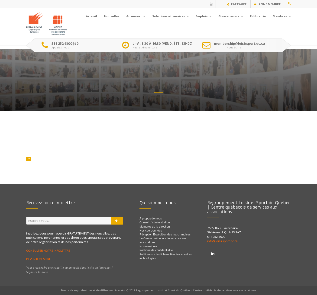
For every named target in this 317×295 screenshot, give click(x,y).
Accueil (91, 16)
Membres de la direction (154, 226)
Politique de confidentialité (156, 250)
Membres (280, 16)
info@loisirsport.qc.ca (222, 241)
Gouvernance (229, 16)
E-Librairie (258, 16)
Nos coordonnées (150, 230)
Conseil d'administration (154, 222)
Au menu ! (134, 16)
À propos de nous (150, 218)
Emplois (202, 16)
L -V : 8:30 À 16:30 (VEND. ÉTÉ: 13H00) (162, 43)
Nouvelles (111, 16)
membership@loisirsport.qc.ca (239, 43)
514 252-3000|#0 (65, 43)
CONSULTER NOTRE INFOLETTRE (48, 250)
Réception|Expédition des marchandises (165, 234)
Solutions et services (169, 16)
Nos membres (148, 246)
